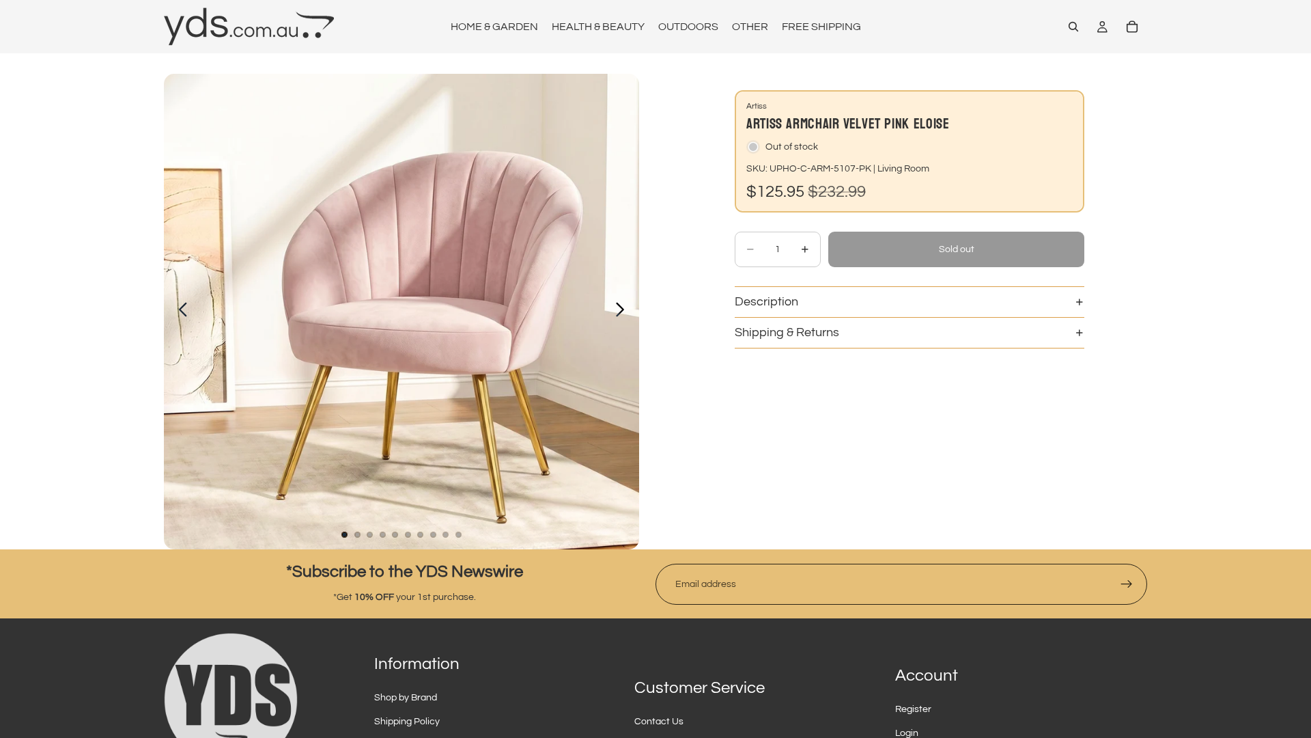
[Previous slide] (179, 312)
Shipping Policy (407, 721)
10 (459, 534)
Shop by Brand (405, 697)
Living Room (903, 169)
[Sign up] (1126, 584)
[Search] (1073, 27)
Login (906, 733)
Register (913, 709)
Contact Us (658, 721)
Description (766, 301)
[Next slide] (623, 312)
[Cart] (1132, 27)
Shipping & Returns (787, 332)
